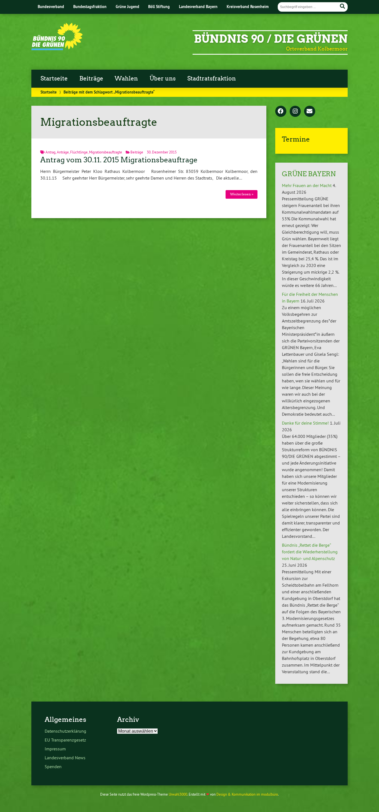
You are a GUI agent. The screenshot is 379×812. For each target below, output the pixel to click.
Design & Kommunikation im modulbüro (247, 794)
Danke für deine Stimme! (305, 423)
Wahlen (126, 78)
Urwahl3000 (178, 794)
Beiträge (91, 78)
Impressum (55, 749)
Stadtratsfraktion (211, 78)
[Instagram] (295, 111)
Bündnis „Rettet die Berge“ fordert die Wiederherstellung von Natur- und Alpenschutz (310, 551)
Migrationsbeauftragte (105, 152)
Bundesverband (51, 6)
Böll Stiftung (159, 6)
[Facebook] (280, 111)
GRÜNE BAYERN (309, 174)
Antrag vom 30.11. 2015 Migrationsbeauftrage (119, 159)
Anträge (63, 152)
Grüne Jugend (127, 6)
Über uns (163, 78)
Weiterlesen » (241, 194)
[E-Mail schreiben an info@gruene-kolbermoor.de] (309, 111)
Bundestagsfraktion (90, 6)
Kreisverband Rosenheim (248, 6)
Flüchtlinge (79, 152)
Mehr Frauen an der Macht (307, 185)
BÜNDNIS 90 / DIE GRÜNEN (271, 39)
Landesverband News (65, 757)
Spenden (53, 766)
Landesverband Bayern (198, 6)
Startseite (54, 78)
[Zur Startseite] (57, 48)
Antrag (50, 152)
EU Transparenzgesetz (65, 740)
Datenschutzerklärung (65, 731)
